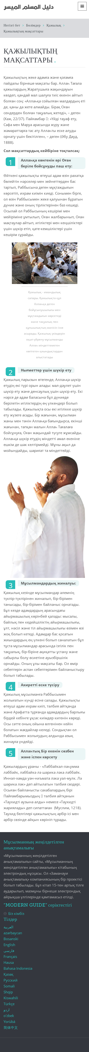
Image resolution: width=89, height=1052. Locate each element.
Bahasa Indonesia (18, 968)
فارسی (9, 950)
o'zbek (9, 1015)
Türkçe (9, 1003)
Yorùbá (9, 1021)
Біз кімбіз (16, 913)
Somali (9, 986)
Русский (11, 980)
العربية (8, 927)
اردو (6, 1009)
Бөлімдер (33, 25)
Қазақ (8, 974)
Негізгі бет (12, 25)
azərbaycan (13, 932)
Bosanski (11, 938)
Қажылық (54, 25)
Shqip (8, 992)
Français (10, 956)
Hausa (9, 962)
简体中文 (11, 1027)
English (9, 944)
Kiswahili (11, 997)
